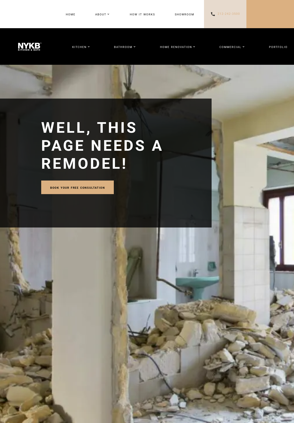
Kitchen (79, 46)
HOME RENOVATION (176, 46)
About (100, 14)
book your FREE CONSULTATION (77, 187)
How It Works (142, 14)
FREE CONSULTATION (270, 14)
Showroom (184, 14)
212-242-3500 (229, 14)
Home (70, 14)
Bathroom (123, 46)
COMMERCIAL (230, 46)
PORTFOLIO (278, 46)
